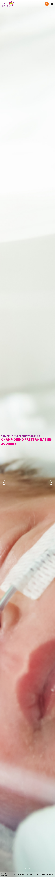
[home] (7, 4)
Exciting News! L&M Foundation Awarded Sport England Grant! (31, 874)
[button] (52, 4)
